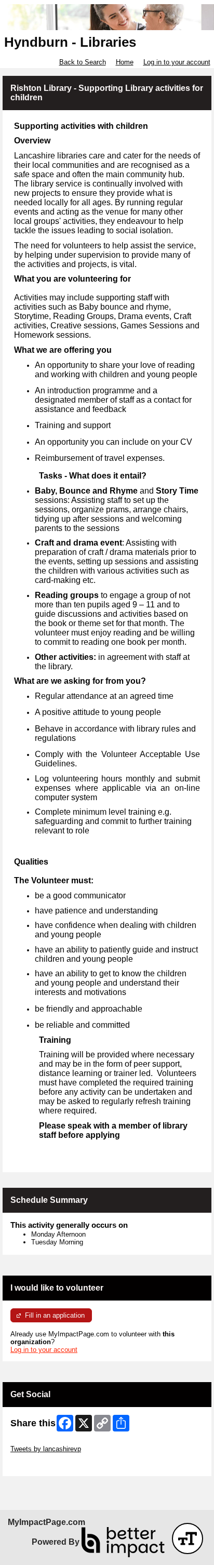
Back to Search (82, 62)
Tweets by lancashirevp (45, 1449)
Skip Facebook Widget (44, 1464)
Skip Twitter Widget (39, 1441)
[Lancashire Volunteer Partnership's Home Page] (107, 17)
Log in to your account (176, 62)
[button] (187, 1538)
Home (124, 62)
